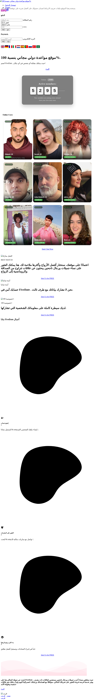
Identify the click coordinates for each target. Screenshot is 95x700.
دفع (8, 29)
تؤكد (8, 41)
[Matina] (77, 139)
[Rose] (77, 225)
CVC (25, 27)
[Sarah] (47, 139)
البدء (47, 69)
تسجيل (7, 7)
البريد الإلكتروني (29, 39)
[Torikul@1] (47, 225)
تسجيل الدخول (10, 5)
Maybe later (47, 371)
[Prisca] (18, 225)
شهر (7, 22)
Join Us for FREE (47, 278)
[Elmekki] (18, 182)
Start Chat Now (47, 249)
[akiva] (77, 182)
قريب (3, 696)
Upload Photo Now (48, 366)
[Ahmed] (18, 139)
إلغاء (3, 29)
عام (8, 25)
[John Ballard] (47, 182)
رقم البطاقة (27, 20)
